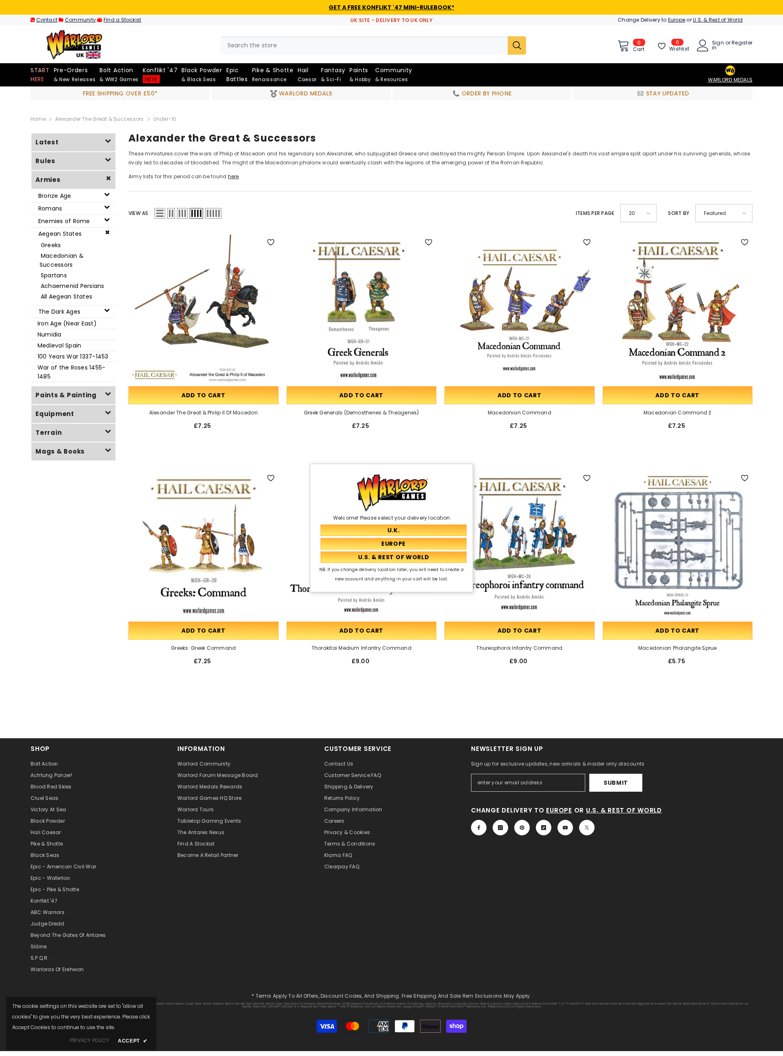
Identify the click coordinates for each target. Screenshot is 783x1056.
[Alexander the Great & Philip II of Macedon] (203, 310)
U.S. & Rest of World (718, 19)
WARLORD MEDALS (730, 79)
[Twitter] (587, 827)
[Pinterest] (522, 827)
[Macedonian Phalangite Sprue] (678, 545)
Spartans (54, 275)
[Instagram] (500, 827)
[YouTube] (565, 827)
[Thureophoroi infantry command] (520, 545)
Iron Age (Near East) (67, 323)
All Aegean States (66, 296)
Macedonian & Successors (62, 260)
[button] (160, 213)
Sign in (718, 45)
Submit (616, 783)
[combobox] (364, 45)
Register (742, 43)
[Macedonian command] (520, 310)
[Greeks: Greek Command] (203, 545)
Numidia (50, 334)
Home (38, 118)
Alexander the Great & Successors (99, 118)
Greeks (51, 245)
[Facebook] (479, 827)
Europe (676, 19)
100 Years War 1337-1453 (73, 356)
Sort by (678, 213)
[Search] (373, 45)
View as (138, 213)
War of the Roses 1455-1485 (71, 372)
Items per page (595, 213)
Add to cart (203, 395)
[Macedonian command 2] (678, 310)
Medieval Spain (59, 345)
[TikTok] (543, 827)
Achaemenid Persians (72, 286)
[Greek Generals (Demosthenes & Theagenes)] (362, 310)
